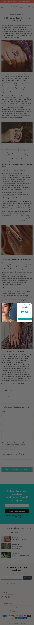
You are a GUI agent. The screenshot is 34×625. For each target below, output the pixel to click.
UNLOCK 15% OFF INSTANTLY (24, 319)
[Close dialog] (31, 303)
